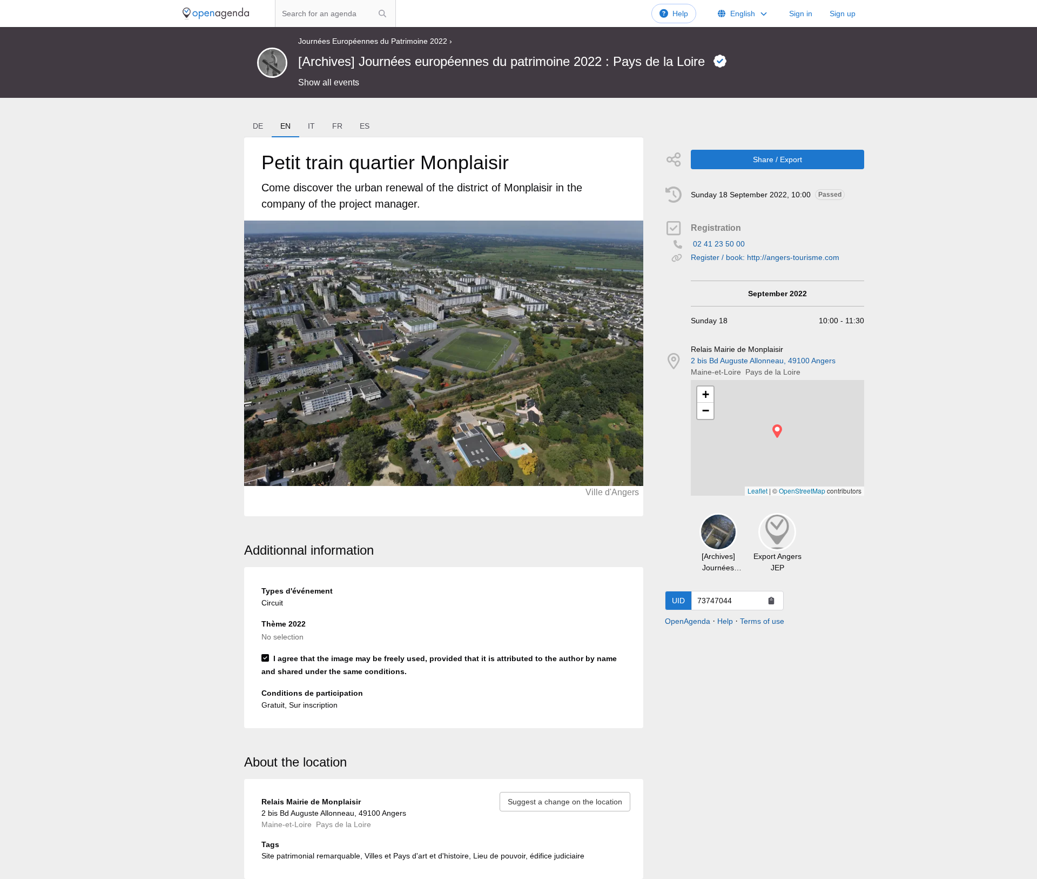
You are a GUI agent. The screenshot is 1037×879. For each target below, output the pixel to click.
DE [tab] (258, 126)
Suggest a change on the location (565, 801)
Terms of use (762, 621)
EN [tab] (285, 126)
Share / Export (777, 159)
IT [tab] (311, 126)
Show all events (328, 82)
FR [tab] (337, 126)
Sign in (800, 13)
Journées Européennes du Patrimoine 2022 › (375, 41)
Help (680, 13)
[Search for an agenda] (382, 13)
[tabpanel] (443, 326)
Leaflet (757, 490)
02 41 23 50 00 (719, 243)
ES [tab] (364, 126)
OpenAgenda (687, 621)
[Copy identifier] (771, 600)
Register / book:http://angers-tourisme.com (765, 257)
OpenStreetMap (802, 490)
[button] (777, 431)
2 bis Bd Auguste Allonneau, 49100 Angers (763, 360)
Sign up (843, 13)
